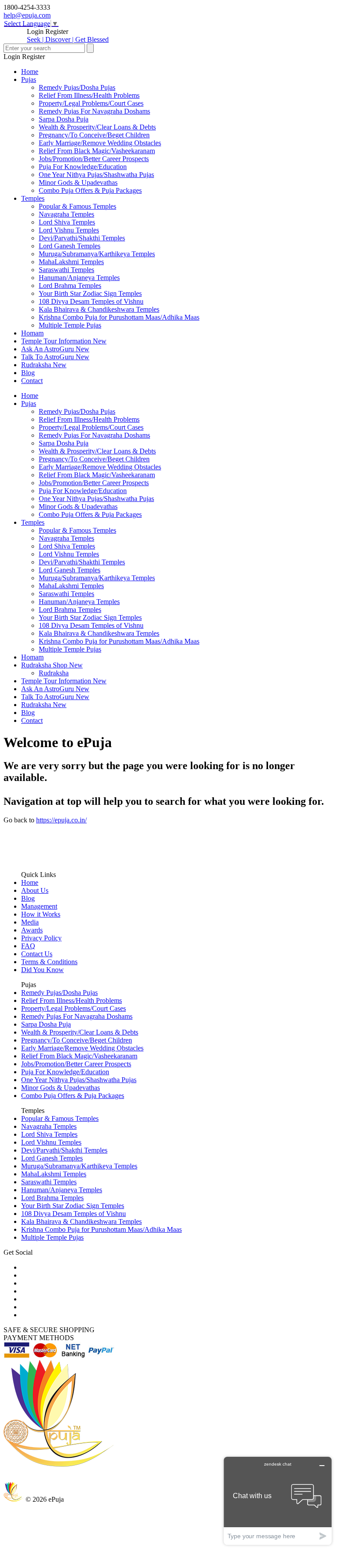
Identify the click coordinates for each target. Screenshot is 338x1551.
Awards (32, 930)
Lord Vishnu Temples (69, 230)
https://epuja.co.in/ (61, 820)
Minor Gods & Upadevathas (78, 182)
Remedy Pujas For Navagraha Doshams (94, 111)
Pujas (28, 79)
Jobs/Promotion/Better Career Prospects (94, 158)
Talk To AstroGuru (55, 357)
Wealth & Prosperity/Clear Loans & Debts (97, 127)
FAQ (28, 946)
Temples (32, 198)
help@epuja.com (27, 15)
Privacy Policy (41, 938)
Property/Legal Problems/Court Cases (91, 103)
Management (39, 906)
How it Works (40, 914)
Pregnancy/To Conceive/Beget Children (94, 135)
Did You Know (42, 969)
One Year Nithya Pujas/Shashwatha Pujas (96, 174)
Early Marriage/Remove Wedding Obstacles (100, 143)
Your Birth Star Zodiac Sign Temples (90, 293)
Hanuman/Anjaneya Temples (79, 277)
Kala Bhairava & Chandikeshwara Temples (99, 309)
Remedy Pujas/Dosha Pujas (77, 87)
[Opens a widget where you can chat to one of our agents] (277, 1500)
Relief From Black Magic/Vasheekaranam (97, 151)
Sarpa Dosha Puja (63, 119)
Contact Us (36, 954)
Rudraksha (43, 364)
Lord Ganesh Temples (69, 246)
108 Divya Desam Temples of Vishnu (91, 301)
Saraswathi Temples (66, 269)
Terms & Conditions (49, 961)
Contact (32, 380)
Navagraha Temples (66, 214)
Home (29, 71)
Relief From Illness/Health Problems (89, 95)
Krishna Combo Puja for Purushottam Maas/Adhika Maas (119, 317)
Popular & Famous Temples (77, 206)
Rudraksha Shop (52, 665)
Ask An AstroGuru (55, 349)
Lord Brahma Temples (70, 285)
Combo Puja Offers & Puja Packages (90, 190)
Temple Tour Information (64, 341)
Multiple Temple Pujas (70, 325)
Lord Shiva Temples (67, 222)
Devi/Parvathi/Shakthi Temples (82, 238)
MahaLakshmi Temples (71, 261)
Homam (32, 333)
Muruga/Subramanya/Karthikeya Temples (97, 254)
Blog (28, 372)
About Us (34, 890)
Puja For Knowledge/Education (83, 166)
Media (30, 922)
